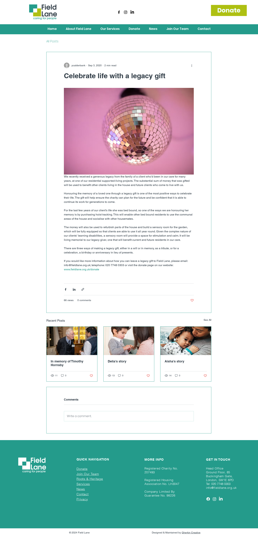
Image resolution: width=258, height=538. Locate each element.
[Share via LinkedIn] (74, 289)
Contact (83, 494)
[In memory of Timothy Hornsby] (72, 341)
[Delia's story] (129, 341)
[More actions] (192, 65)
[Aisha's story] (185, 341)
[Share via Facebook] (65, 289)
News (81, 489)
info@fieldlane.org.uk (221, 487)
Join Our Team (88, 474)
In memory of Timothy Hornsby (67, 363)
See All (207, 319)
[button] (78, 29)
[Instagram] (125, 12)
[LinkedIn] (132, 12)
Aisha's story (174, 361)
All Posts (52, 41)
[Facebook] (119, 12)
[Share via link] (82, 289)
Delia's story (117, 361)
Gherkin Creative (191, 532)
